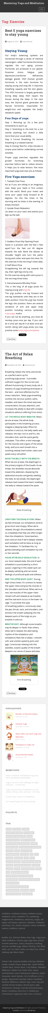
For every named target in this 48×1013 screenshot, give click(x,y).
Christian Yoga (21, 724)
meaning (10, 858)
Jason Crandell (26, 851)
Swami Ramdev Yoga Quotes (29, 879)
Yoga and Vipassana (14, 894)
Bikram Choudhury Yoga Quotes (18, 843)
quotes (16, 869)
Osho (32, 858)
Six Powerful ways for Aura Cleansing (20, 801)
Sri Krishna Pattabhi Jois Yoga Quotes (19, 876)
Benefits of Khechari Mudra (26, 714)
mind (26, 858)
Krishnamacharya (13, 854)
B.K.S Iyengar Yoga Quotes (16, 836)
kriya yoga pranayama (28, 330)
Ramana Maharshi (28, 869)
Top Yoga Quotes (13, 890)
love (36, 854)
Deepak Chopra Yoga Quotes (30, 847)
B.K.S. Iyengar (28, 833)
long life (26, 290)
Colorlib (15, 1010)
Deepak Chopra (12, 847)
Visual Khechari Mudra (24, 754)
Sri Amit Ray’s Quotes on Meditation (20, 796)
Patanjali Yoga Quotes (22, 865)
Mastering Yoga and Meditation (24, 3)
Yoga (32, 890)
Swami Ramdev (12, 879)
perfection (36, 865)
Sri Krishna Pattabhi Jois (20, 872)
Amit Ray (26, 829)
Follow (12, 339)
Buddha (34, 843)
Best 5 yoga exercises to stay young (23, 32)
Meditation (18, 858)
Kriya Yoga (24, 854)
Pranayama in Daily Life (25, 745)
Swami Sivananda (12, 883)
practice (9, 869)
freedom (10, 851)
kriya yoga (10, 313)
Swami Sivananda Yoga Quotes (17, 887)
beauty (29, 836)
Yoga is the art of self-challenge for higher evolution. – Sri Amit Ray (22, 783)
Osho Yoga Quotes (13, 861)
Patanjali (9, 865)
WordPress (31, 1010)
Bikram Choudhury (27, 840)
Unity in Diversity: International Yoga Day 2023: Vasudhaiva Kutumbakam (22, 776)
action (9, 829)
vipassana (24, 890)
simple (38, 869)
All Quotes (16, 829)
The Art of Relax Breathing (19, 356)
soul (8, 872)
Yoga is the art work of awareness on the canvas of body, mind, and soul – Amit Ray (23, 790)
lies (31, 854)
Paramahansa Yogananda (31, 861)
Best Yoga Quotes (13, 840)
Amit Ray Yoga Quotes (14, 833)
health (17, 851)
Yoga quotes (27, 894)
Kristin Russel (27, 41)
